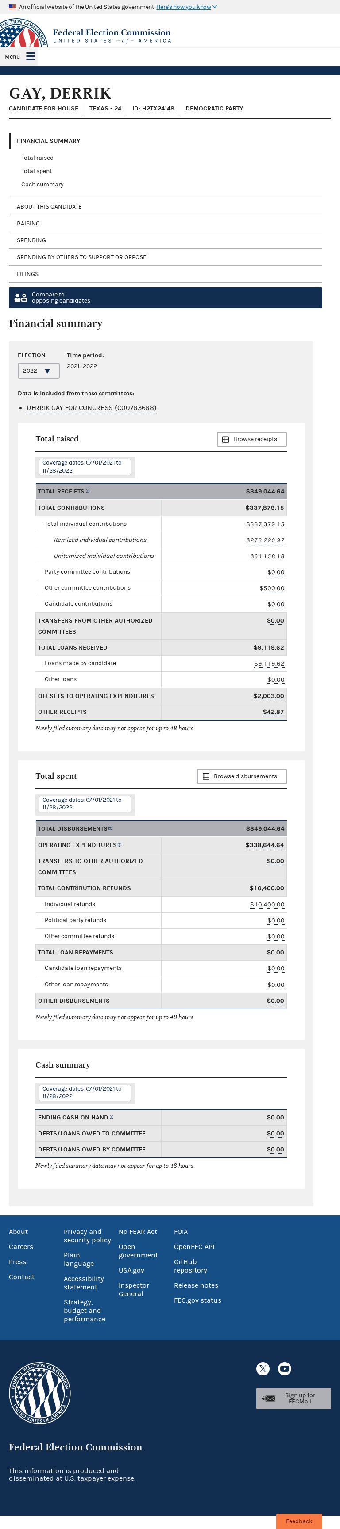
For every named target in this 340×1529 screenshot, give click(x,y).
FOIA (181, 1232)
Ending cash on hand (73, 1117)
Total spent (36, 171)
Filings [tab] (28, 274)
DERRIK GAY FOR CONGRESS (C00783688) (92, 408)
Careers (21, 1247)
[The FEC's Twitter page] (263, 1368)
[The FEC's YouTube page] (284, 1368)
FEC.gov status (197, 1300)
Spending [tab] (31, 240)
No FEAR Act (138, 1232)
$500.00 (272, 588)
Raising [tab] (28, 223)
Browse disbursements (245, 776)
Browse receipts (255, 439)
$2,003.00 (269, 696)
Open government (138, 1251)
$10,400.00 (267, 904)
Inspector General (134, 1289)
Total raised (37, 158)
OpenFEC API (194, 1247)
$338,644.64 (265, 845)
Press (17, 1262)
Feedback (299, 1521)
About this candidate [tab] (49, 206)
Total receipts (61, 491)
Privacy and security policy (87, 1236)
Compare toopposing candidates (61, 297)
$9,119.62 (269, 663)
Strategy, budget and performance (84, 1310)
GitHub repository (190, 1266)
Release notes (196, 1285)
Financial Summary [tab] (48, 141)
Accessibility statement (84, 1283)
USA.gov (131, 1270)
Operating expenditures (77, 845)
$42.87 (273, 712)
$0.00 (276, 572)
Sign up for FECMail (300, 1398)
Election (32, 355)
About (18, 1232)
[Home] (170, 36)
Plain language (79, 1259)
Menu (12, 56)
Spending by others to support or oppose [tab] (82, 257)
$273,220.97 (265, 540)
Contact (22, 1277)
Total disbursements (73, 828)
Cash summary (42, 184)
